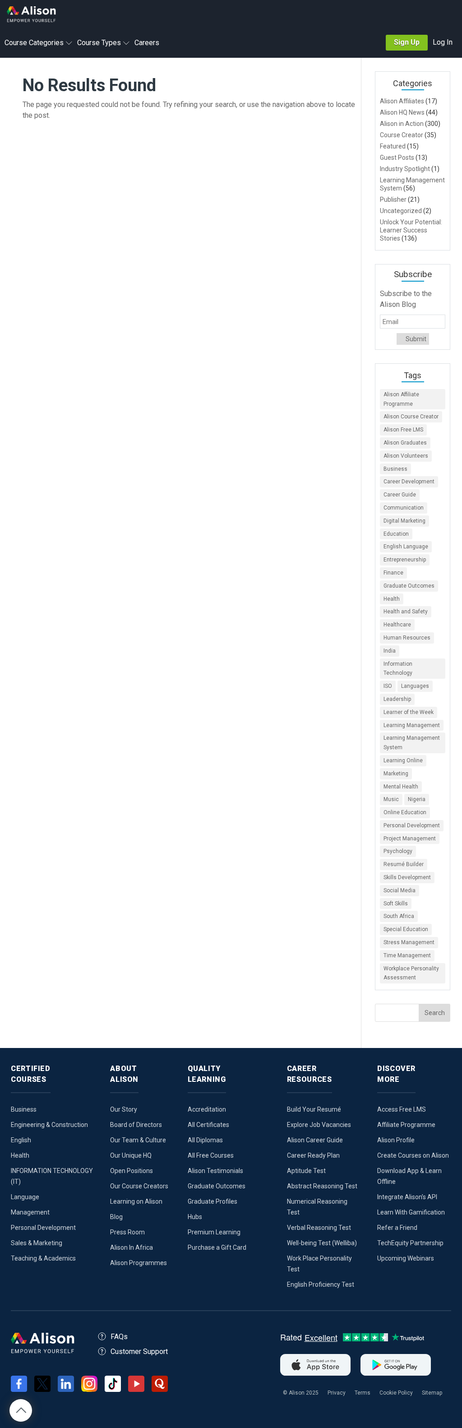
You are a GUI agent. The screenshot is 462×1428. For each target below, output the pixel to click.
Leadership (397, 699)
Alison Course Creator (411, 416)
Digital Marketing (404, 521)
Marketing (395, 773)
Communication (403, 508)
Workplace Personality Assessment (411, 973)
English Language (405, 546)
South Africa (398, 916)
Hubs (195, 1216)
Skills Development (407, 877)
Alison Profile (396, 1140)
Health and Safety (405, 611)
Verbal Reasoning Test (319, 1227)
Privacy (337, 1393)
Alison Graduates (405, 443)
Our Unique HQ (131, 1155)
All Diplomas (205, 1140)
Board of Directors (136, 1124)
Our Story (123, 1109)
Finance (393, 573)
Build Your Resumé (314, 1109)
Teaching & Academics (43, 1258)
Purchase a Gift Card (217, 1247)
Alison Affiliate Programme (401, 399)
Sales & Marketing (36, 1243)
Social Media (399, 890)
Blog (116, 1216)
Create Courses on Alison (413, 1155)
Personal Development (411, 825)
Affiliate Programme (406, 1124)
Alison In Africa (131, 1247)
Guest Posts (397, 157)
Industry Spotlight (405, 168)
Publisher (393, 199)
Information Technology (397, 669)
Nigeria (416, 799)
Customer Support (139, 1351)
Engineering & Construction (49, 1124)
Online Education (404, 812)
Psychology (397, 851)
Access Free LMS (401, 1109)
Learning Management (411, 725)
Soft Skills (395, 903)
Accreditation (207, 1109)
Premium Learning (214, 1232)
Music (391, 799)
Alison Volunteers (405, 456)
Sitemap (432, 1393)
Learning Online (403, 760)
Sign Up (407, 42)
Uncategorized (401, 210)
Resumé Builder (403, 864)
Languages (415, 686)
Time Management (407, 955)
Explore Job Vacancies (319, 1124)
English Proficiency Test (320, 1284)
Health (391, 599)
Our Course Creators (139, 1186)
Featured (393, 146)
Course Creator (401, 135)
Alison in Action (402, 123)
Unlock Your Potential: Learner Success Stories (411, 230)
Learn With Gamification (411, 1212)
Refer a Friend (397, 1227)
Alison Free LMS (403, 430)
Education (396, 534)
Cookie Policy (396, 1393)
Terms (362, 1393)
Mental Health (400, 787)
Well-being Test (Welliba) (322, 1243)
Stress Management (408, 942)
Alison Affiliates (402, 101)
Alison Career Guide (315, 1140)
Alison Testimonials (215, 1170)
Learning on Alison (136, 1201)
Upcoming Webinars (405, 1258)
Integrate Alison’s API (407, 1197)
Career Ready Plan (313, 1155)
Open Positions (131, 1170)
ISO (387, 686)
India (389, 651)
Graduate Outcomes (408, 586)
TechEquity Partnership (410, 1243)
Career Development (408, 481)
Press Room (127, 1232)
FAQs (119, 1336)
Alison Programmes (138, 1262)
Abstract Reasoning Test (322, 1186)
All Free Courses (211, 1155)
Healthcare (397, 624)
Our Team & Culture (138, 1140)
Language (25, 1197)
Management (30, 1212)
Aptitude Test (306, 1170)
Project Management (409, 838)
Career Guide (399, 494)
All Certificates (208, 1124)
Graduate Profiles (212, 1201)
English (21, 1140)
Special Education (405, 929)
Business (395, 469)
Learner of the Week (408, 712)
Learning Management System (411, 743)
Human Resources (406, 638)
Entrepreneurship (404, 559)
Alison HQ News (402, 112)
